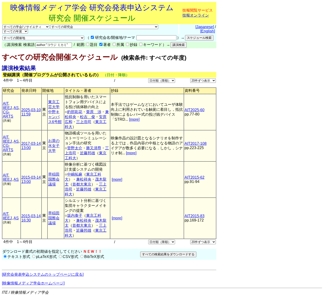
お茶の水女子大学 (54, 146)
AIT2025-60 (194, 110)
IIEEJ (7, 108)
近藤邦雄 (87, 153)
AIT (5, 104)
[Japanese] (204, 27)
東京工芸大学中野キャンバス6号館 (55, 112)
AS (16, 108)
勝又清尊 (93, 148)
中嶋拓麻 (74, 174)
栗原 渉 (93, 112)
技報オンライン (195, 15)
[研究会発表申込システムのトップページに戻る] (42, 274)
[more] (134, 119)
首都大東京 (81, 184)
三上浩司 (83, 122)
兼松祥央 (83, 179)
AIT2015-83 (194, 216)
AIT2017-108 (196, 144)
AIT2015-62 (194, 177)
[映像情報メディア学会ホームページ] (33, 283)
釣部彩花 (74, 112)
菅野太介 (74, 148)
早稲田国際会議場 (54, 179)
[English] (207, 31)
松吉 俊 (87, 117)
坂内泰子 (74, 215)
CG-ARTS (8, 114)
